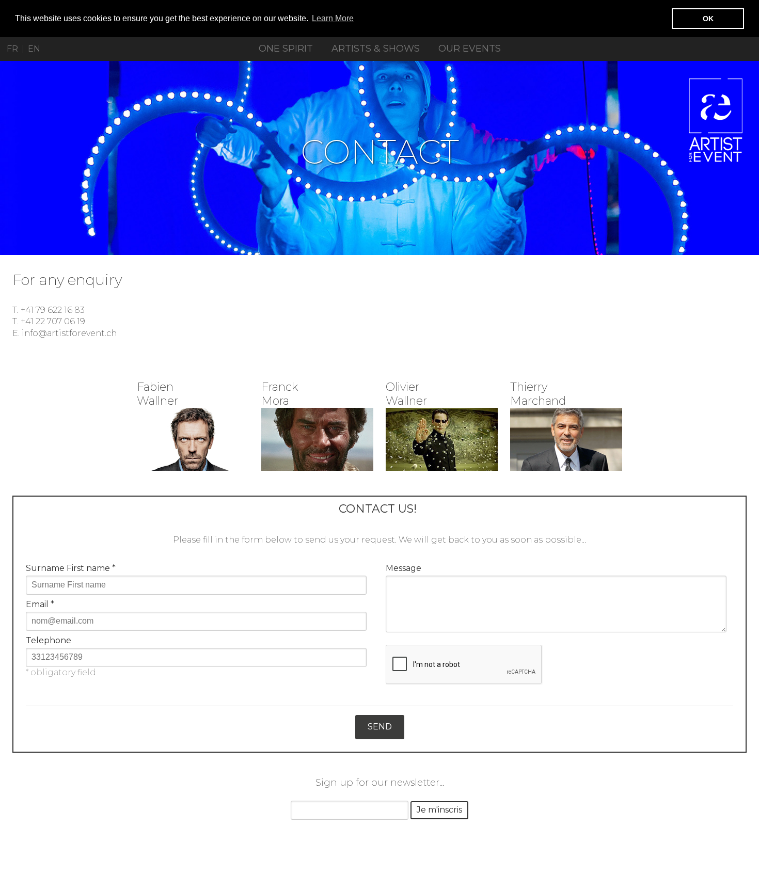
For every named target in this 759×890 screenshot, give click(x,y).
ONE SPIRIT (286, 48)
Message (403, 568)
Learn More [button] (333, 18)
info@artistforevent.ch (69, 333)
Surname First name (71, 568)
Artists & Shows (375, 48)
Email (40, 604)
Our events (469, 48)
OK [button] (708, 18)
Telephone (48, 640)
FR (12, 49)
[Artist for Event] (715, 120)
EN (34, 49)
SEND (380, 727)
